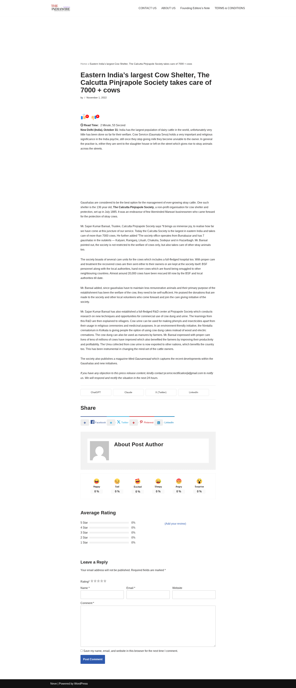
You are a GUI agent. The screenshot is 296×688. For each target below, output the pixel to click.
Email (130, 588)
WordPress (81, 683)
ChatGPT (96, 392)
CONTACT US (148, 8)
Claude (128, 392)
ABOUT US (168, 8)
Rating (85, 581)
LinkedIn (193, 392)
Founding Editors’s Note (195, 8)
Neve (53, 683)
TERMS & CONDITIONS (230, 8)
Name (85, 588)
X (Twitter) (160, 392)
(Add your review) (175, 523)
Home (84, 63)
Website (177, 588)
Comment (87, 603)
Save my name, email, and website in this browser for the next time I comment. (130, 650)
